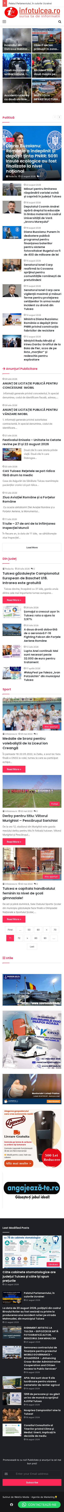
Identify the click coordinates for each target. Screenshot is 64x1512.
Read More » (14, 600)
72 (19, 938)
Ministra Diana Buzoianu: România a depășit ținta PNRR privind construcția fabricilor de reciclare (41, 324)
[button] (39, 1504)
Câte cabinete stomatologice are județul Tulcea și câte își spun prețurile (29, 1276)
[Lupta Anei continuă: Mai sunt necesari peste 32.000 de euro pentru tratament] (12, 651)
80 (35, 938)
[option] (32, 66)
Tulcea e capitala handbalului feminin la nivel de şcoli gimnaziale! (29, 893)
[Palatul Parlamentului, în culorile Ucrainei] (12, 1297)
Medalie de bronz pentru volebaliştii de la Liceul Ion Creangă (25, 743)
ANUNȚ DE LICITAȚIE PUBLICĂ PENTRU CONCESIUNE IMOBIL (30, 385)
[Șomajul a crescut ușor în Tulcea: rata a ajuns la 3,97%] (12, 612)
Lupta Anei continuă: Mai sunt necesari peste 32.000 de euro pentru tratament (41, 656)
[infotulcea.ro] (32, 12)
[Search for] (59, 21)
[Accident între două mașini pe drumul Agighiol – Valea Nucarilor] (47, 65)
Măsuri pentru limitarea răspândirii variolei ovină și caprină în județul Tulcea (42, 192)
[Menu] (4, 21)
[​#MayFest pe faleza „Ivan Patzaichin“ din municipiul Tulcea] (12, 673)
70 (55, 929)
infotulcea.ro (11, 734)
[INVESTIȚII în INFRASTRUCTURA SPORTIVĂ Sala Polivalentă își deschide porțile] (47, 90)
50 (29, 929)
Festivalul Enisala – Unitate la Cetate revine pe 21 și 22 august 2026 (32, 442)
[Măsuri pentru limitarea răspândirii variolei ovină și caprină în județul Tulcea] (12, 189)
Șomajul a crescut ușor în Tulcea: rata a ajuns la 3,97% (41, 615)
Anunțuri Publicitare (21, 369)
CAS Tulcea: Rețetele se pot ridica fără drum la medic (29, 473)
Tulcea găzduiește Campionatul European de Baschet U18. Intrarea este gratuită (31, 578)
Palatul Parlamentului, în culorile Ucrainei (39, 1294)
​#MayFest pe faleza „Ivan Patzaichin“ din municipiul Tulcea (42, 676)
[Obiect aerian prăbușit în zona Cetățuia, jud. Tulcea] (47, 40)
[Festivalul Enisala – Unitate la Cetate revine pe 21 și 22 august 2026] (12, 454)
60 (38, 929)
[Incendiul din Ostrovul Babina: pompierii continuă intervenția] (17, 40)
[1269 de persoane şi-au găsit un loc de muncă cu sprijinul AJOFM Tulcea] (12, 1398)
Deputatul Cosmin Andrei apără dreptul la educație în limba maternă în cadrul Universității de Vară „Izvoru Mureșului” (42, 214)
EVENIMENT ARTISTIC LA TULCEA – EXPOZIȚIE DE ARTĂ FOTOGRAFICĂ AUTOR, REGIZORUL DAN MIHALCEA (41, 1333)
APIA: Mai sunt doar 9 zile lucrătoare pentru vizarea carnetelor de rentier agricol (42, 1381)
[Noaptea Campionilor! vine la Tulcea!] (12, 1415)
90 (45, 938)
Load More (32, 547)
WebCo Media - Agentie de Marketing (34, 1497)
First (10, 929)
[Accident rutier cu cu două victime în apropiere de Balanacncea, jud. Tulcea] (17, 90)
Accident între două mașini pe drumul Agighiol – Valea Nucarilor (46, 76)
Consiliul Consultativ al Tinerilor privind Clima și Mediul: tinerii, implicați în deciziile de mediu (40, 1431)
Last (32, 946)
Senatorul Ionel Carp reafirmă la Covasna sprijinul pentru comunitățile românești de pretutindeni (42, 272)
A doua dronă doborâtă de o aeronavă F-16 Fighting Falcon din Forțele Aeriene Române (42, 635)
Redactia (13, 176)
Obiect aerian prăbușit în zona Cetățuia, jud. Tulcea (45, 50)
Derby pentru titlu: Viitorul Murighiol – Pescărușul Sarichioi (30, 818)
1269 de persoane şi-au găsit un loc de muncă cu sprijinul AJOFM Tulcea (42, 1397)
